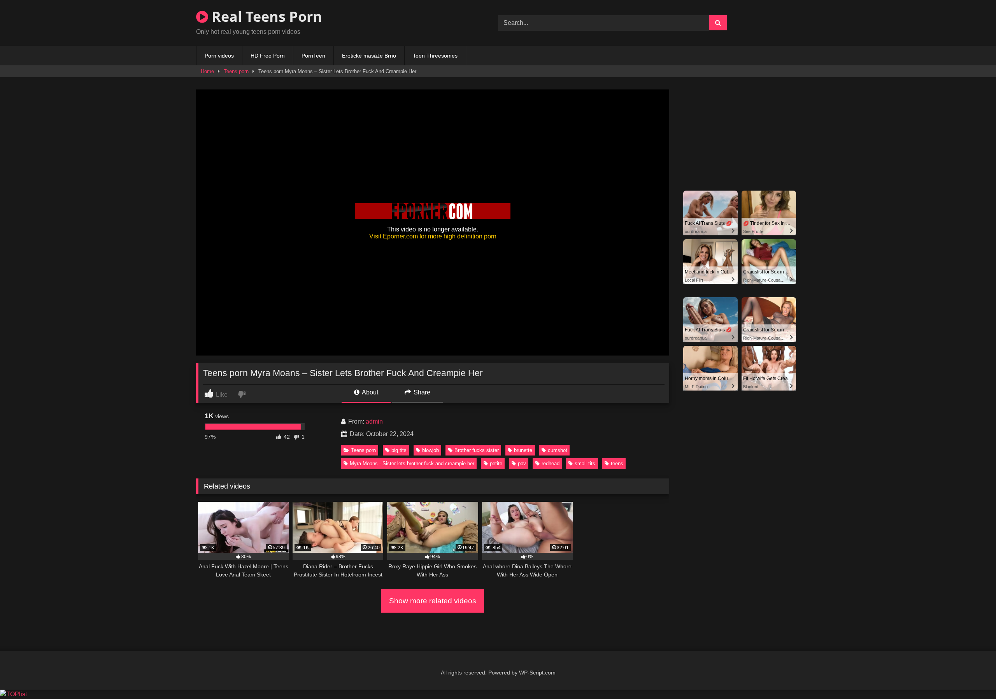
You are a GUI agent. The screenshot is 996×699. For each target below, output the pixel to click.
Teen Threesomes (435, 56)
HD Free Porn (268, 56)
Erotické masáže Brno (369, 56)
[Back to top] (971, 675)
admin (374, 421)
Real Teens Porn (265, 16)
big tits (399, 450)
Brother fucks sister (476, 450)
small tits (585, 463)
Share (421, 392)
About (369, 392)
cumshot (557, 450)
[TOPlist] (13, 694)
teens (617, 463)
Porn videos (219, 56)
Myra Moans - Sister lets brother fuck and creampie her (412, 463)
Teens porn (236, 71)
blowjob (430, 450)
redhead (550, 463)
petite (496, 463)
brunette (523, 450)
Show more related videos (432, 601)
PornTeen (313, 56)
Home (207, 71)
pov (522, 463)
